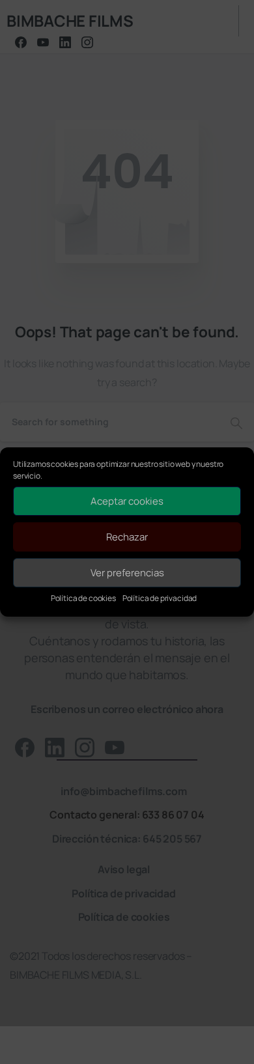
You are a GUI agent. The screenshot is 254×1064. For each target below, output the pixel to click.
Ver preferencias (127, 573)
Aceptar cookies (127, 501)
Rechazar (127, 537)
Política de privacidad (159, 598)
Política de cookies (83, 598)
